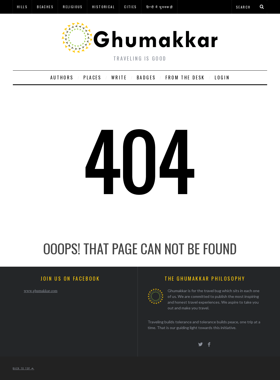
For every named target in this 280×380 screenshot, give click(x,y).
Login (222, 77)
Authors (62, 77)
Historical (103, 6)
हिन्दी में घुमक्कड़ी (159, 6)
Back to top (22, 368)
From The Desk (185, 77)
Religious (73, 6)
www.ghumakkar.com (40, 290)
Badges (146, 77)
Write (119, 77)
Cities (130, 6)
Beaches (45, 6)
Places (92, 77)
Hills (22, 6)
